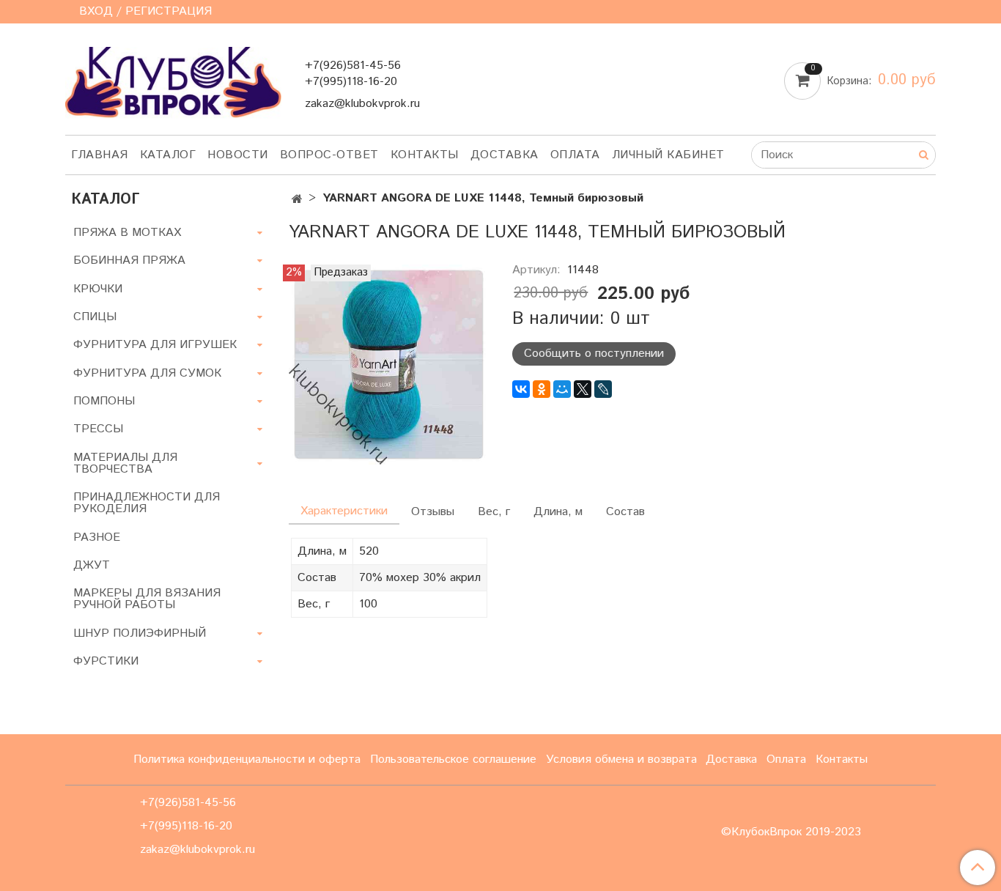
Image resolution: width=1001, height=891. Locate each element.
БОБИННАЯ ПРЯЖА (129, 260)
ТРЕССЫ (98, 429)
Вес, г (494, 511)
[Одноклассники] (541, 389)
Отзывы (432, 511)
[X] (582, 389)
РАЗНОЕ (96, 537)
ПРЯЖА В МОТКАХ (127, 232)
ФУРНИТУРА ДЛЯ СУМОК (147, 373)
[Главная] (297, 199)
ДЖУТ (91, 565)
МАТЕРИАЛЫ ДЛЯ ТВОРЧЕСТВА (125, 463)
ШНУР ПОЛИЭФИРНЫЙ (139, 633)
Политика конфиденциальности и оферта (247, 759)
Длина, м (558, 511)
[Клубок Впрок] (173, 81)
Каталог (168, 155)
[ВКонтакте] (521, 389)
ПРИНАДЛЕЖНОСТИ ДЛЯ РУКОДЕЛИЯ (146, 503)
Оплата (575, 155)
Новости (237, 155)
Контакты (425, 155)
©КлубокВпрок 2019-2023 (791, 832)
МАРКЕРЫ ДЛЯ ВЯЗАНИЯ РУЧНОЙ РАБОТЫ (147, 599)
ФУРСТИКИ (105, 661)
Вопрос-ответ (329, 155)
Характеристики (344, 511)
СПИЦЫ (95, 316)
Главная (99, 155)
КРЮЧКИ (97, 289)
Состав (625, 511)
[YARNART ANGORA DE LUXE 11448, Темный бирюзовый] (389, 363)
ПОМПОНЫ (104, 401)
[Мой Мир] (562, 389)
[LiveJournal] (603, 389)
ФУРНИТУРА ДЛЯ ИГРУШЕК (155, 344)
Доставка (504, 155)
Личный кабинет (668, 155)
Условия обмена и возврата (621, 759)
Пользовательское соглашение (453, 759)
